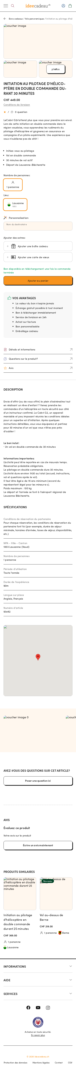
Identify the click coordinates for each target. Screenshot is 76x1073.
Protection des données (15, 1062)
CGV (70, 1062)
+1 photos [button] (56, 69)
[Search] (13, 6)
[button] (38, 280)
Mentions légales (41, 1062)
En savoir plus (38, 1035)
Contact (59, 1062)
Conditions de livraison (17, 104)
